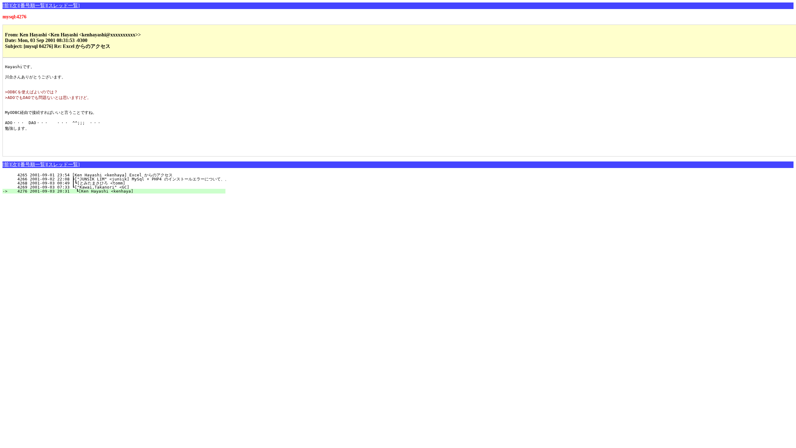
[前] (6, 5)
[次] (15, 5)
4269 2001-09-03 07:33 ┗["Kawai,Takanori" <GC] (118, 187)
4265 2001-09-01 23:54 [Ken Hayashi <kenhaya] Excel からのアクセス (116, 175)
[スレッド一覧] (63, 5)
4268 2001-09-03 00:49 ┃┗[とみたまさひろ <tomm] (113, 183)
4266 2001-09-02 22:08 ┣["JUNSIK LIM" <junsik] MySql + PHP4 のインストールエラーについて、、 (119, 179)
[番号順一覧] (33, 5)
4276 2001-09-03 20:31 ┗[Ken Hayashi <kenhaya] (117, 191)
